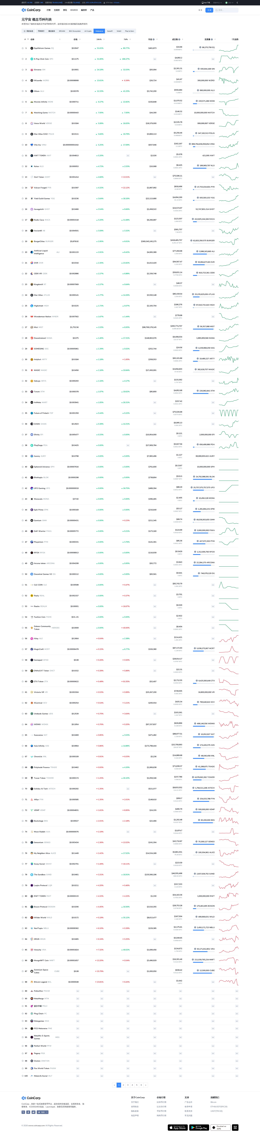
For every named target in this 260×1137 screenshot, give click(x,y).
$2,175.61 (178, 927)
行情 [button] (49, 10)
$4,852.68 (178, 390)
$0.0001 (75, 69)
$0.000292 (74, 788)
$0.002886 (74, 273)
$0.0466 (75, 209)
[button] (217, 2)
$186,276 (178, 304)
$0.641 (179, 573)
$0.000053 (74, 166)
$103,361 (178, 712)
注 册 (209, 10)
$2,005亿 (76, 2)
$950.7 (179, 798)
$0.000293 (74, 381)
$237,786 (178, 777)
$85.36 (179, 540)
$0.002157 (74, 595)
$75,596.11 (177, 176)
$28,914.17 (177, 659)
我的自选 (30, 31)
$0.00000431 (73, 520)
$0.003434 (74, 842)
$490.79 (178, 809)
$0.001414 (74, 177)
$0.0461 (75, 874)
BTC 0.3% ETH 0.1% (93, 2)
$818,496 (178, 186)
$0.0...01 (75, 617)
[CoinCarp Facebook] (28, 1112)
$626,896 (178, 723)
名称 (32, 39)
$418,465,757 (176, 240)
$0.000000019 (72, 488)
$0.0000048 (73, 982)
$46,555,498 (177, 873)
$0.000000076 (72, 831)
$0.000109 (74, 756)
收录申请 (188, 1106)
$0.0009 (75, 628)
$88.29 (179, 487)
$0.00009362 (73, 928)
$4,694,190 (177, 197)
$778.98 (178, 315)
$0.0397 (75, 187)
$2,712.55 (178, 680)
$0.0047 (75, 48)
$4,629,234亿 (58, 2)
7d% (126, 39)
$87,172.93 (177, 648)
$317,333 (178, 884)
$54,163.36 (177, 895)
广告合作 (188, 1102)
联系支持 (188, 1111)
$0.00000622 (73, 681)
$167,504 (178, 916)
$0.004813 (74, 155)
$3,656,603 (177, 369)
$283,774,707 (176, 326)
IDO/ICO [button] (74, 10)
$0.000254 (74, 703)
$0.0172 (75, 917)
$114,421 (178, 637)
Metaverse (99, 31)
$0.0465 (75, 939)
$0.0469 (75, 735)
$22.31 (179, 669)
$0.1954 (75, 724)
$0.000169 (74, 510)
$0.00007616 (73, 467)
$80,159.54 (177, 294)
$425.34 (178, 701)
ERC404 (62, 31)
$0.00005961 (73, 348)
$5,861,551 (177, 852)
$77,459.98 (177, 251)
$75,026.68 (177, 412)
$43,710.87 (177, 841)
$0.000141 (74, 295)
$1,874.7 (178, 830)
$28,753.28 (177, 905)
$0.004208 (74, 563)
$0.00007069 (73, 284)
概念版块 (51, 31)
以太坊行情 (161, 1106)
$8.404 (179, 626)
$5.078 (179, 154)
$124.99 (178, 530)
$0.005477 (74, 434)
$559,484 (178, 90)
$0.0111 (75, 134)
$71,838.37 (177, 766)
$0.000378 (74, 391)
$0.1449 (75, 853)
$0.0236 (75, 198)
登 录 (200, 10)
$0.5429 (178, 551)
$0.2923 (75, 424)
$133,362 (178, 379)
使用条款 (135, 1106)
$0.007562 (74, 316)
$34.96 (179, 47)
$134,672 (178, 948)
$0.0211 (75, 885)
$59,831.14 (177, 272)
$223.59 (178, 862)
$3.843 (179, 562)
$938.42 (178, 970)
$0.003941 (74, 402)
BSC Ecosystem (75, 31)
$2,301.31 (178, 68)
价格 (75, 39)
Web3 (119, 31)
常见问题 (188, 1115)
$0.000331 (74, 542)
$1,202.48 (178, 819)
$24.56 (179, 347)
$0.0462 (75, 767)
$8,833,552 (177, 787)
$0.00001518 (73, 220)
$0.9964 (75, 746)
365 (41, 2)
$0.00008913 (73, 552)
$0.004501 (74, 230)
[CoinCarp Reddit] (33, 1112)
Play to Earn (129, 31)
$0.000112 (74, 574)
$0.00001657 (73, 960)
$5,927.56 (178, 444)
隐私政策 (135, 1111)
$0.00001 (75, 606)
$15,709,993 (177, 744)
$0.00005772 (73, 531)
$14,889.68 (177, 755)
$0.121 (179, 433)
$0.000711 (74, 102)
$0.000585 (74, 799)
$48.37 (179, 283)
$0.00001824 (73, 950)
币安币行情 (161, 1111)
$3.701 (179, 594)
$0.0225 (75, 305)
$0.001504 (74, 692)
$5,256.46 (178, 133)
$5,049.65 (178, 938)
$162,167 (178, 143)
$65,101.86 (177, 358)
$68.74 (179, 519)
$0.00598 (75, 585)
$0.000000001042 (71, 145)
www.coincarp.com (36, 1125)
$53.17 (179, 508)
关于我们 (135, 1102)
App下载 (207, 2)
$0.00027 (75, 821)
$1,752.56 (74, 327)
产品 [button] (92, 10)
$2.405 (179, 497)
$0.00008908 (73, 80)
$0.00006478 (73, 649)
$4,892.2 (178, 58)
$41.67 (179, 79)
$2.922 (179, 616)
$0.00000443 (73, 112)
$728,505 (178, 691)
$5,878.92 (74, 241)
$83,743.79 (177, 583)
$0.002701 (74, 864)
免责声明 (135, 1115)
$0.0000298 (73, 477)
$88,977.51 (177, 734)
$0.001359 (74, 413)
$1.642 (179, 980)
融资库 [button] (84, 10)
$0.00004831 (73, 810)
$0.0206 (75, 907)
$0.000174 (74, 778)
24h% (99, 39)
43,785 (29, 2)
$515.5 (179, 476)
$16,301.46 (177, 959)
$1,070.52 (178, 100)
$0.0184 (75, 123)
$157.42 (178, 401)
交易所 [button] (57, 10)
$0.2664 (75, 638)
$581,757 (178, 229)
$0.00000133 (73, 896)
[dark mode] (237, 3)
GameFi (110, 31)
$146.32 (178, 111)
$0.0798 (75, 456)
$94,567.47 (177, 261)
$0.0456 (75, 370)
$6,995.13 (178, 422)
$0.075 (76, 338)
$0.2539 (75, 713)
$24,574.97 (177, 208)
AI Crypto (88, 31)
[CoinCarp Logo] (32, 10)
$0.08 (76, 660)
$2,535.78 (178, 122)
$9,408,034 (177, 337)
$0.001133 (74, 252)
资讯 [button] (65, 10)
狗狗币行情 (161, 1115)
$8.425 (179, 165)
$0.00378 (75, 91)
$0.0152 (75, 670)
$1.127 (179, 455)
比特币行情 (161, 1102)
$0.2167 (178, 465)
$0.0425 (75, 445)
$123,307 (178, 218)
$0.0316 (75, 263)
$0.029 (179, 605)
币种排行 (41, 31)
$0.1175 (75, 59)
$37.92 (76, 499)
